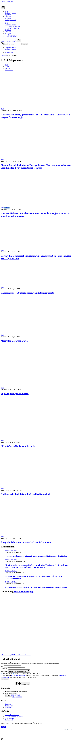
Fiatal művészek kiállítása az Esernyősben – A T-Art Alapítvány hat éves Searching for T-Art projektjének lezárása (36, 166)
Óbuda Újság (9, 706)
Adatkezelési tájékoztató (12, 715)
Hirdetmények (12, 35)
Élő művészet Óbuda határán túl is (18, 446)
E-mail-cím (4, 668)
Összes (23, 591)
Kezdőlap (4, 55)
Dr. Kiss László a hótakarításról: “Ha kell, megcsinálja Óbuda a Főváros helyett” (36, 587)
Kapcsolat (8, 704)
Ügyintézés (8, 15)
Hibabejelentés (9, 720)
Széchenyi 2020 (9, 718)
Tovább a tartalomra (7, 1)
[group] (36, 673)
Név (2, 666)
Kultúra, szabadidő (10, 20)
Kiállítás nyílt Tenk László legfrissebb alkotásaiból (25, 494)
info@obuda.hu (17, 697)
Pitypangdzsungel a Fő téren (15, 393)
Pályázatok (8, 18)
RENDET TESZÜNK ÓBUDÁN (9, 41)
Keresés (24, 44)
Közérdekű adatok (10, 13)
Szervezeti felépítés (14, 26)
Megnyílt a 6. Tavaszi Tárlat (14, 341)
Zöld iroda (8, 68)
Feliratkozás (5, 679)
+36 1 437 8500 (15, 695)
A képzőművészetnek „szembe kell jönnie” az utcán (26, 542)
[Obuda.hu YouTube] (4, 727)
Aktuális (7, 66)
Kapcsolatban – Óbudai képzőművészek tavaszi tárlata (27, 293)
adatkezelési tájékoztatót (18, 675)
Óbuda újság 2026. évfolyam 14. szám (16, 655)
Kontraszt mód (25, 684)
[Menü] (3, 7)
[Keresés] (19, 40)
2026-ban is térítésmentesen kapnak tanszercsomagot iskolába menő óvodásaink (36, 556)
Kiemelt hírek (9, 70)
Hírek (6, 11)
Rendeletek (8, 16)
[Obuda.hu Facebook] (2, 727)
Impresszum (8, 707)
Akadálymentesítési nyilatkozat (14, 716)
